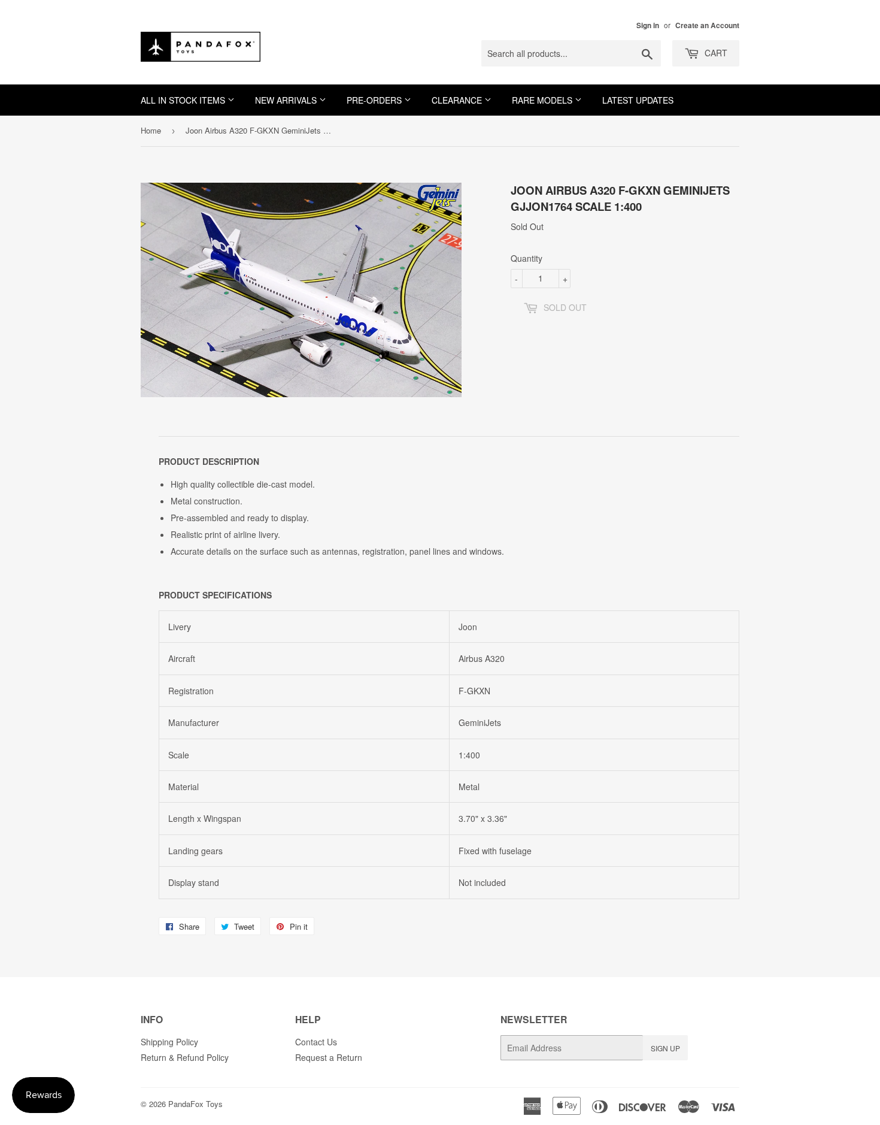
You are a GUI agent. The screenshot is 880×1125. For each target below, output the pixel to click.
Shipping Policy (169, 1042)
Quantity (526, 258)
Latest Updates (637, 100)
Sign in (647, 25)
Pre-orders (375, 100)
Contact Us (316, 1042)
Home (151, 130)
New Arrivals (287, 100)
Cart (714, 53)
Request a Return (328, 1057)
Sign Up (665, 1048)
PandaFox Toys (195, 1103)
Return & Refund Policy (185, 1057)
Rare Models (543, 100)
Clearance (458, 100)
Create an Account (707, 25)
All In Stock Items (184, 100)
